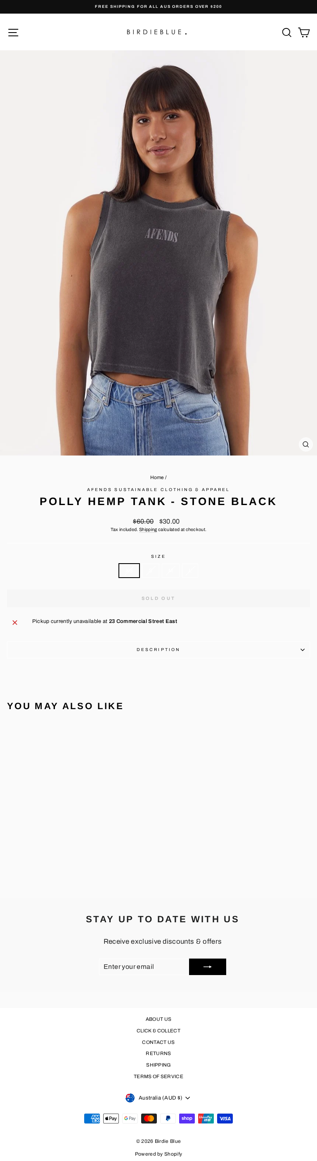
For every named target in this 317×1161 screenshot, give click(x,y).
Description (158, 649)
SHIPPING (158, 1064)
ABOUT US (159, 1019)
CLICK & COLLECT (158, 1030)
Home (157, 477)
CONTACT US (158, 1042)
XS (129, 570)
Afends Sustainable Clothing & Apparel (158, 489)
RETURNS (158, 1053)
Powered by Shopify (158, 1154)
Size (158, 556)
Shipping (148, 529)
